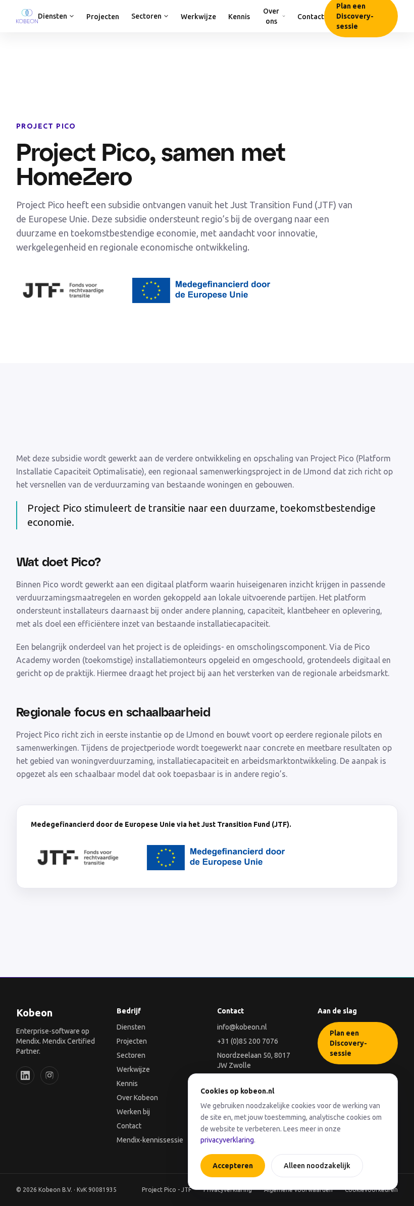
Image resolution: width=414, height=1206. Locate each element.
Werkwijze (198, 17)
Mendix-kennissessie (150, 1140)
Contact (310, 17)
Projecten (102, 17)
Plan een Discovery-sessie (348, 1043)
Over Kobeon (137, 1098)
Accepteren (233, 1166)
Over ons (271, 16)
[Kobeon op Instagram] (49, 1075)
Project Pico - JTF (166, 1189)
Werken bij (133, 1112)
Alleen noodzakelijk (317, 1166)
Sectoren (146, 16)
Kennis (239, 17)
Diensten (52, 16)
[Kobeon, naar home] (27, 16)
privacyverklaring (227, 1140)
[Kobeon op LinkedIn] (25, 1075)
